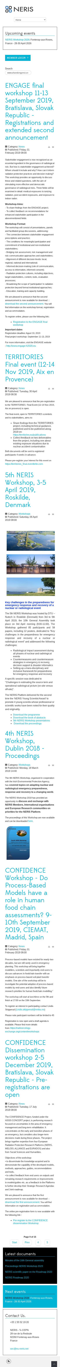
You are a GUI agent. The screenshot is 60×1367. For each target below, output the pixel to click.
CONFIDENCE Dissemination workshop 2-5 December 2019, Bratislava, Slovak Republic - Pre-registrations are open (29, 1069)
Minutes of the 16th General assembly (24, 1260)
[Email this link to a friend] (53, 147)
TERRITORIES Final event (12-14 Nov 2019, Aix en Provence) (30, 368)
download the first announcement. (22, 1202)
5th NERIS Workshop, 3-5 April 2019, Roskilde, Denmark (25, 490)
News (22, 146)
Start (14, 1242)
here (30, 821)
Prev (27, 1242)
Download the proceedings (28, 723)
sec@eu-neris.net (19, 1348)
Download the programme (26, 714)
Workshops (24, 514)
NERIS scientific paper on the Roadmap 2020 (28, 1272)
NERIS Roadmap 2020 (17, 1277)
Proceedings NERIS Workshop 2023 (24, 1266)
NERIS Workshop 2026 (17, 39)
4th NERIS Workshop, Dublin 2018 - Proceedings (24, 745)
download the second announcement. (24, 304)
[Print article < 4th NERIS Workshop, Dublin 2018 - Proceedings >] (49, 765)
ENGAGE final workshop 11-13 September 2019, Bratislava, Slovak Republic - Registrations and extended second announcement (29, 112)
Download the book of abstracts (29, 717)
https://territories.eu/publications (29, 435)
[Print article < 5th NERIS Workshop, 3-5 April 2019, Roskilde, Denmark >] (49, 514)
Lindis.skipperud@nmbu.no (30, 1009)
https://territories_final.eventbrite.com (24, 464)
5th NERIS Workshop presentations (31, 720)
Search (9, 68)
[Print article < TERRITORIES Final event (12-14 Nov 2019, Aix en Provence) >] (49, 388)
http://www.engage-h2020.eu (21, 346)
